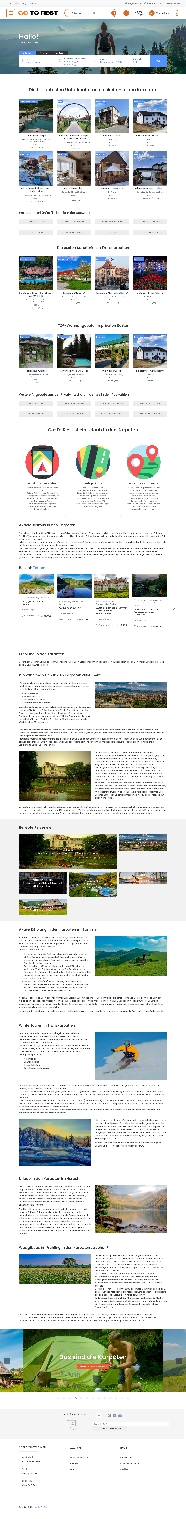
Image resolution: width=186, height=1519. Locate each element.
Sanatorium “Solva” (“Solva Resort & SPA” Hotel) (36, 295)
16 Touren (155, 842)
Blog (24, 3)
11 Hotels (26, 883)
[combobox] (76, 13)
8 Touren (54, 883)
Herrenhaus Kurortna (36, 370)
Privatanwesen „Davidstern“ (150, 135)
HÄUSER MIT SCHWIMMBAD (74, 232)
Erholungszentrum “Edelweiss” (150, 188)
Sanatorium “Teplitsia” (74, 293)
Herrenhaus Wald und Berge (74, 370)
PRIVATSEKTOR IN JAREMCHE (150, 414)
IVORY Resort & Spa (36, 135)
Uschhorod (68, 850)
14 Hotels (127, 842)
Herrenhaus (100, 101)
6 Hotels (41, 853)
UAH (16, 3)
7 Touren (54, 907)
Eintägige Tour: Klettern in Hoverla (34, 603)
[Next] (179, 1361)
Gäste (103, 59)
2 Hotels (76, 884)
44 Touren (69, 853)
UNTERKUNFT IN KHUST (36, 232)
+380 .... (36, 144)
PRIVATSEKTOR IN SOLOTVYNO (150, 403)
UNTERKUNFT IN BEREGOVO (150, 221)
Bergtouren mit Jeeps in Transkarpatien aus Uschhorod (146, 612)
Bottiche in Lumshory (42, 879)
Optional (137, 59)
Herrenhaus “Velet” (111, 135)
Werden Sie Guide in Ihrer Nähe (93, 1366)
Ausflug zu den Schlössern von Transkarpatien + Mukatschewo (111, 610)
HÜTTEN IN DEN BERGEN (150, 232)
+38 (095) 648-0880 (169, 3)
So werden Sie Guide (79, 1457)
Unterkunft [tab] (27, 53)
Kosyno (143, 874)
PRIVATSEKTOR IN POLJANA (74, 414)
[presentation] (173, 607)
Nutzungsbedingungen (130, 1463)
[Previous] (7, 1361)
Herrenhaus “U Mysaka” (112, 188)
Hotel (60, 101)
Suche (158, 61)
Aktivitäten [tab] (59, 53)
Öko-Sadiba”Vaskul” (112, 370)
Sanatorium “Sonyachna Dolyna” (112, 293)
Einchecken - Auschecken (74, 58)
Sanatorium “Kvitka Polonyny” (150, 293)
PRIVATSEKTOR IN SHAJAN (36, 403)
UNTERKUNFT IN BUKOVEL (36, 221)
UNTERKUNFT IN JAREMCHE (112, 221)
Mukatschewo (143, 839)
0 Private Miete (55, 853)
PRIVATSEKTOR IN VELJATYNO (112, 403)
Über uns (33, 3)
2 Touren (104, 884)
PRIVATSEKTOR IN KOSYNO (74, 403)
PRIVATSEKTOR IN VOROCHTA (112, 414)
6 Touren (155, 878)
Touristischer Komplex (28, 101)
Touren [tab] (43, 53)
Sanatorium (29, 259)
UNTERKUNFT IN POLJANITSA (74, 221)
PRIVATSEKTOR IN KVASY (36, 414)
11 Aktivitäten (82, 853)
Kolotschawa (42, 904)
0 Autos (94, 853)
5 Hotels (26, 907)
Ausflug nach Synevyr (70, 607)
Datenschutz (126, 1457)
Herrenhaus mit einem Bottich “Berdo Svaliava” (36, 190)
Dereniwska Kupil (93, 881)
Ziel (27, 59)
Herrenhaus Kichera (74, 188)
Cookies (124, 1469)
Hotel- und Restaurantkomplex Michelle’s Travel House (74, 137)
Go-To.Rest (43, 1507)
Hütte (70, 337)
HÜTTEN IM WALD (112, 232)
